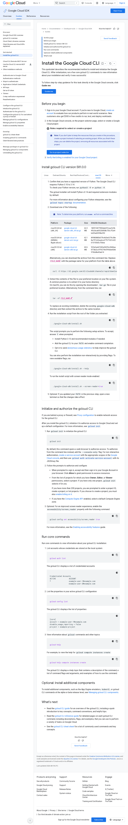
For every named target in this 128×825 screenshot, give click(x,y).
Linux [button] (46, 175)
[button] (16, 69)
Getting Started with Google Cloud (90, 786)
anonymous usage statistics (80, 348)
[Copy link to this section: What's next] (60, 702)
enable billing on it (64, 494)
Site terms (62, 810)
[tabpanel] (81, 289)
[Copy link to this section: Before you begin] (67, 104)
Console (88, 3)
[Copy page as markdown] (110, 63)
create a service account (69, 455)
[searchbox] (17, 24)
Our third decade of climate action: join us (54, 814)
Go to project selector (59, 152)
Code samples (88, 791)
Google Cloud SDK (18, 10)
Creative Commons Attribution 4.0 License (104, 756)
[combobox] (66, 3)
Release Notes (65, 789)
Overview (7, 16)
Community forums (67, 781)
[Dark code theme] (110, 268)
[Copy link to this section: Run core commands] (72, 537)
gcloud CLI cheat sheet (64, 726)
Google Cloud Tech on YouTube (113, 800)
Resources (44, 16)
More (35, 3)
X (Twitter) (109, 789)
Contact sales (42, 795)
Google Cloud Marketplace (42, 790)
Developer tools (69, 29)
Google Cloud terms (76, 810)
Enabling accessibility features (86, 527)
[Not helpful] (118, 29)
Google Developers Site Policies (104, 759)
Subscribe (98, 820)
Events (107, 785)
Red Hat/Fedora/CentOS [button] (80, 175)
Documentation (54, 29)
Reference (31, 16)
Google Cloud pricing (45, 785)
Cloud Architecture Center (89, 796)
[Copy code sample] (114, 268)
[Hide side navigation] (30, 820)
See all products (43, 781)
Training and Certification (92, 801)
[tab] (46, 175)
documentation (68, 202)
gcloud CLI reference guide (67, 716)
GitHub (85, 781)
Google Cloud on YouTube (111, 794)
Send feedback (110, 38)
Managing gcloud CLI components (103, 692)
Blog (107, 781)
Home (44, 29)
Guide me (49, 91)
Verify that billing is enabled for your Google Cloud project (72, 157)
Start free (118, 11)
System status (65, 793)
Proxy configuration (85, 415)
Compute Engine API (74, 499)
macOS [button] (98, 175)
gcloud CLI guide (62, 708)
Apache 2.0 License (71, 759)
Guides (19, 16)
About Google (42, 810)
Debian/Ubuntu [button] (59, 175)
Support (63, 785)
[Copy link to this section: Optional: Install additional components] (97, 683)
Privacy (53, 810)
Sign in (122, 3)
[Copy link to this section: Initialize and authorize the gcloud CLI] (95, 408)
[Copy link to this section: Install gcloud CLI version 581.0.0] (88, 167)
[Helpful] (114, 29)
